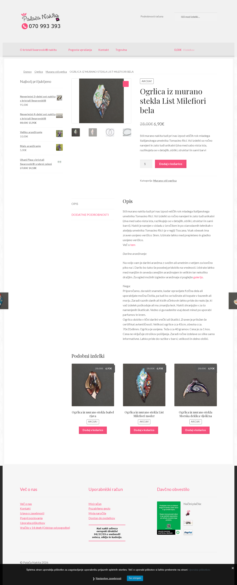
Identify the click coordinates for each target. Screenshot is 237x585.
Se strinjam (135, 578)
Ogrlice (38, 71)
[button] (126, 84)
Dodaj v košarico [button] (93, 430)
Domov (28, 71)
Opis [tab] (74, 203)
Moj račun (95, 503)
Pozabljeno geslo (99, 508)
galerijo (198, 277)
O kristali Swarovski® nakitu (38, 49)
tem (132, 244)
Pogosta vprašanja (80, 49)
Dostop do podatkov (102, 518)
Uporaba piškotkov (32, 523)
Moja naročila (97, 513)
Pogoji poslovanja (31, 518)
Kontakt (103, 49)
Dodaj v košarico (170, 163)
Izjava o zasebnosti (32, 513)
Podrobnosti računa (152, 16)
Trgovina (121, 49)
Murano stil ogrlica (56, 71)
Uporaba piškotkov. (199, 569)
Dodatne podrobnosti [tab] (90, 214)
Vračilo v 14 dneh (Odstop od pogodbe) (45, 527)
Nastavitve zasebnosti (108, 578)
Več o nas (26, 503)
